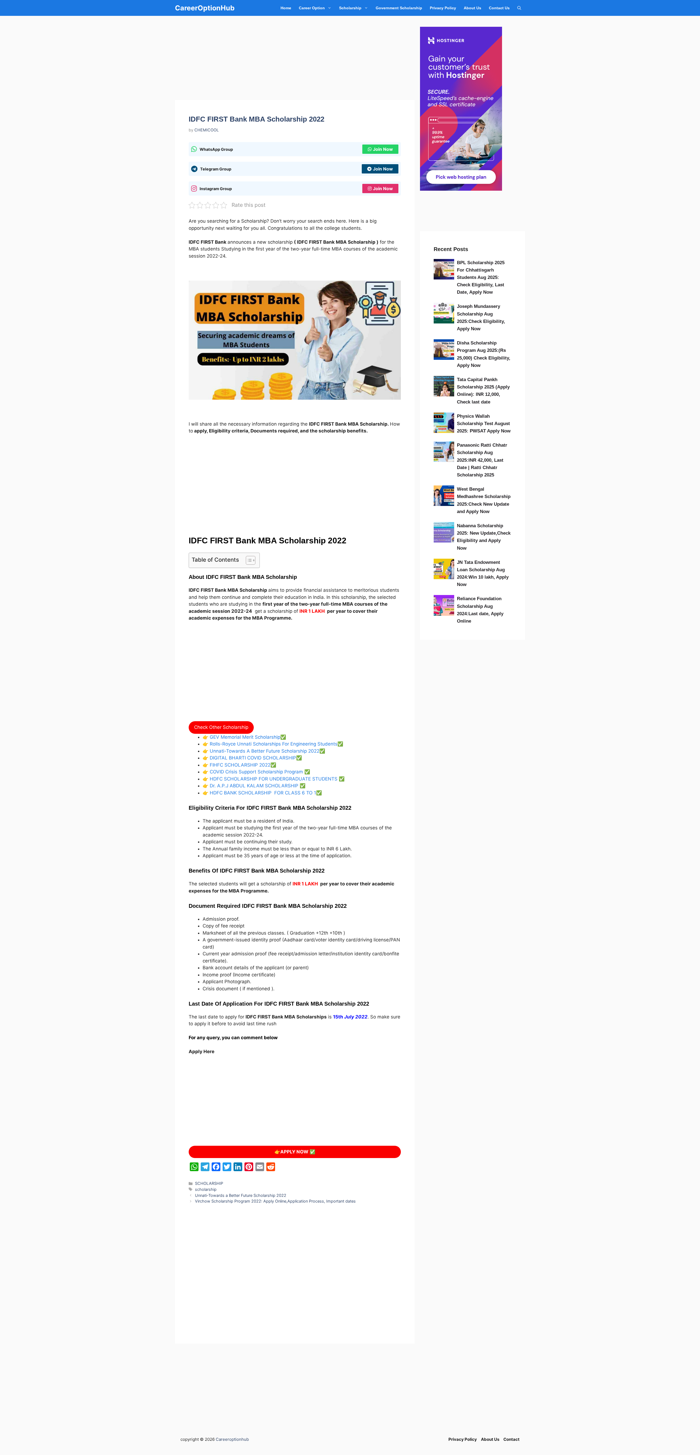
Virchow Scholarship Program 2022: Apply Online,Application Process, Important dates (275, 1201)
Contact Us (499, 8)
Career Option (312, 8)
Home (286, 8)
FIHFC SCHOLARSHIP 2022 (239, 765)
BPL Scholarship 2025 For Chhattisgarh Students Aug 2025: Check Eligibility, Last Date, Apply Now (480, 277)
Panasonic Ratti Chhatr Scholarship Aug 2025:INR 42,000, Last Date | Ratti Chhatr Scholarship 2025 (482, 460)
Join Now (383, 149)
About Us (472, 8)
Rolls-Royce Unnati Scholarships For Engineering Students (272, 744)
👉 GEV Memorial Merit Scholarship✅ (244, 737)
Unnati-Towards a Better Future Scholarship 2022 (240, 1195)
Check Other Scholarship (221, 727)
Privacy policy (443, 8)
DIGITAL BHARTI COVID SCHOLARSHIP (252, 758)
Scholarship (350, 8)
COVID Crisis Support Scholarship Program (256, 771)
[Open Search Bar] (519, 8)
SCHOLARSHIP (209, 1183)
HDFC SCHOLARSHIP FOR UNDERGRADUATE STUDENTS (272, 779)
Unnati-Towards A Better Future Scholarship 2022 (263, 751)
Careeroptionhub (232, 1439)
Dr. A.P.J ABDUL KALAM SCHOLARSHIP (254, 785)
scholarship (206, 1189)
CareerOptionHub (205, 8)
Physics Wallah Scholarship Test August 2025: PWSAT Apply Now (484, 424)
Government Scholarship (399, 8)
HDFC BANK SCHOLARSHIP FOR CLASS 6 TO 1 (262, 793)
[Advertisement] (295, 59)
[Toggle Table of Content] (248, 560)
